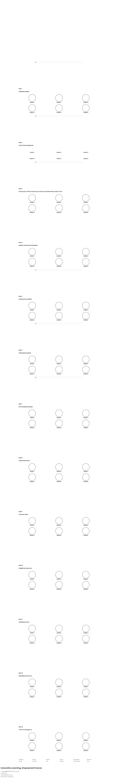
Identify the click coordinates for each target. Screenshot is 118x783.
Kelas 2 (59, 102)
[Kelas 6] (85, 108)
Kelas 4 (32, 112)
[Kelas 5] (59, 108)
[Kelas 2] (59, 98)
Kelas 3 (86, 102)
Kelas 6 (86, 112)
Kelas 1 (32, 102)
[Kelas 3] (85, 98)
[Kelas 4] (32, 108)
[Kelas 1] (32, 98)
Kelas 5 (59, 112)
